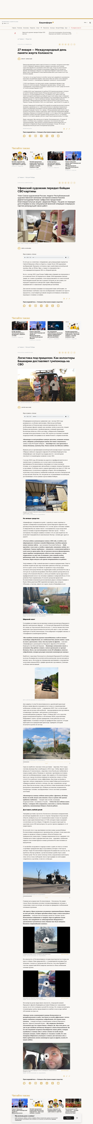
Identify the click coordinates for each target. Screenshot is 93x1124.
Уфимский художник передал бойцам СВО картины (33, 33)
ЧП (41, 27)
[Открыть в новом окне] (24, 136)
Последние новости (76, 27)
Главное (14, 27)
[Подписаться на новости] (58, 136)
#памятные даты (27, 128)
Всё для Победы (60, 27)
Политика (19, 27)
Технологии (46, 27)
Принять (68, 1118)
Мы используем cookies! (24, 1116)
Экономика (26, 27)
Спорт (37, 27)
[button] (69, 763)
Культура (52, 27)
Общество (32, 27)
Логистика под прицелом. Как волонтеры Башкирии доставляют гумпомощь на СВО (60, 33)
